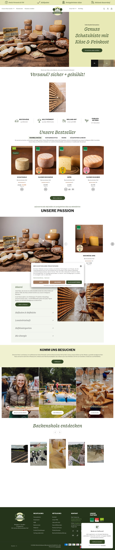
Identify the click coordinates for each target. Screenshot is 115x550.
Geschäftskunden (57, 525)
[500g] (65, 189)
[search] (104, 8)
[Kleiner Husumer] (93, 160)
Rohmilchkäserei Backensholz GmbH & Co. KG (48, 545)
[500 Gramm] (22, 189)
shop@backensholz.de (80, 523)
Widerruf (35, 527)
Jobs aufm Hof (56, 522)
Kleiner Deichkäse (45, 177)
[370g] (93, 189)
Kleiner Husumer (93, 177)
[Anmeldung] (108, 8)
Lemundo (58, 546)
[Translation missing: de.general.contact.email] (73, 535)
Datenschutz (36, 525)
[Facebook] (73, 531)
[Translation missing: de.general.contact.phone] (77, 535)
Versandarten (37, 517)
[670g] (45, 189)
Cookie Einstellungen (39, 530)
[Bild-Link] (20, 392)
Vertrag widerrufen (38, 533)
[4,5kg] (73, 189)
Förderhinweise (56, 530)
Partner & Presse (57, 527)
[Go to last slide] (94, 63)
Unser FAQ (55, 519)
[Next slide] (106, 63)
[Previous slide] (66, 244)
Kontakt (54, 517)
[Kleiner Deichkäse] (45, 160)
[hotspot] (49, 236)
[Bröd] (69, 160)
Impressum (36, 519)
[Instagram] (77, 531)
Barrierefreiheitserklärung (59, 533)
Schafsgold (22, 177)
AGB (34, 522)
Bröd (69, 177)
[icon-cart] (111, 8)
